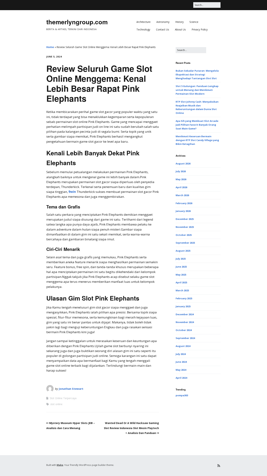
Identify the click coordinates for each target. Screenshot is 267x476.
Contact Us (162, 29)
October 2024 (184, 330)
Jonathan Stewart (71, 388)
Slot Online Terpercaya (63, 398)
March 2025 (182, 290)
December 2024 (185, 314)
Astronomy (162, 22)
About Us (180, 29)
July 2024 (181, 354)
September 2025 (185, 242)
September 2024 (185, 338)
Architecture (143, 22)
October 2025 (184, 235)
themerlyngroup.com (77, 21)
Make (60, 465)
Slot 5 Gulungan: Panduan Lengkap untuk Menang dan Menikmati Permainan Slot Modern (197, 89)
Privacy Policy (200, 29)
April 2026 (181, 187)
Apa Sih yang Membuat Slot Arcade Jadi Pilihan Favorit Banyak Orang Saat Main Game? (197, 124)
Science (193, 22)
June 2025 (181, 266)
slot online (56, 404)
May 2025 (181, 274)
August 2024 (183, 346)
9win (72, 192)
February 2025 (184, 298)
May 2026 (181, 179)
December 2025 (185, 219)
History (179, 22)
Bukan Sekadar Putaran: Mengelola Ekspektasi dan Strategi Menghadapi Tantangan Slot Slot (197, 74)
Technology (143, 29)
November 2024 (185, 322)
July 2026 (181, 171)
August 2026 (183, 163)
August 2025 (183, 250)
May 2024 (181, 369)
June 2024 (181, 361)
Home (50, 47)
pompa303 (182, 395)
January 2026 (183, 211)
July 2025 (181, 258)
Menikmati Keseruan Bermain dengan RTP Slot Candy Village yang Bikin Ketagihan (197, 140)
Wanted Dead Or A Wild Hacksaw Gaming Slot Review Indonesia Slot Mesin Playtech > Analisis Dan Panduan (131, 427)
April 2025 (181, 282)
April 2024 (181, 377)
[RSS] (219, 465)
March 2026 (182, 195)
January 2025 (183, 306)
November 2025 (185, 227)
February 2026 (184, 203)
